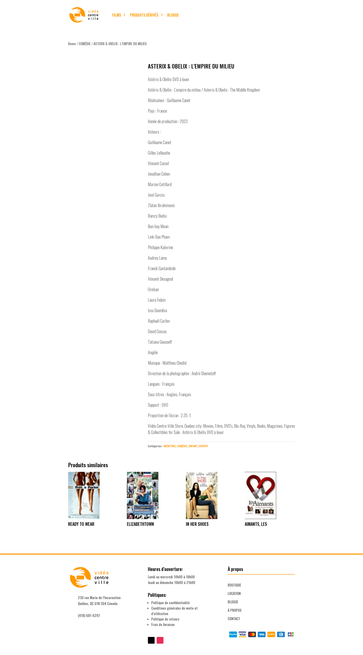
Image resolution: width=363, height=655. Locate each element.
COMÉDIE (85, 43)
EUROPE (203, 446)
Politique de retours (165, 619)
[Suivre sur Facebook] (282, 15)
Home (72, 43)
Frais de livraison (163, 624)
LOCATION (234, 593)
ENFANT (193, 446)
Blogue (173, 15)
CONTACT (234, 618)
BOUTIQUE (234, 585)
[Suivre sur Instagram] (291, 15)
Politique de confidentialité (170, 602)
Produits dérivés (144, 15)
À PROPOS (235, 610)
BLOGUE (233, 601)
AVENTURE (170, 446)
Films (116, 15)
